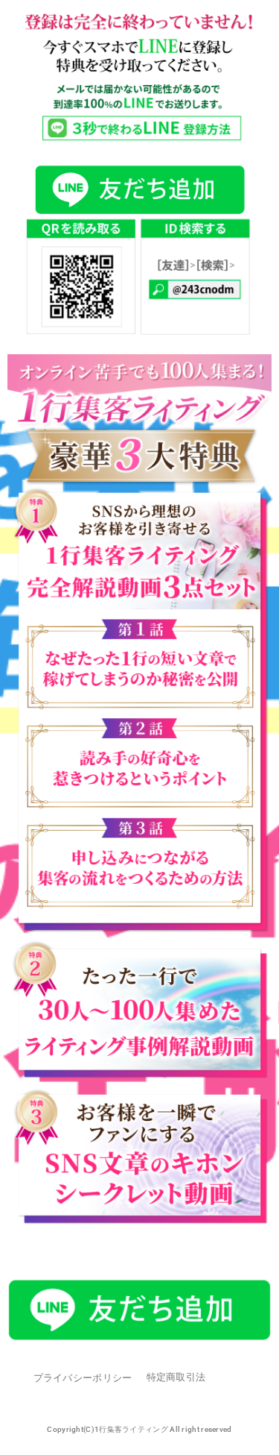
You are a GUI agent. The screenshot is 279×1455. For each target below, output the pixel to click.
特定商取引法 (176, 1377)
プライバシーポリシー (82, 1377)
